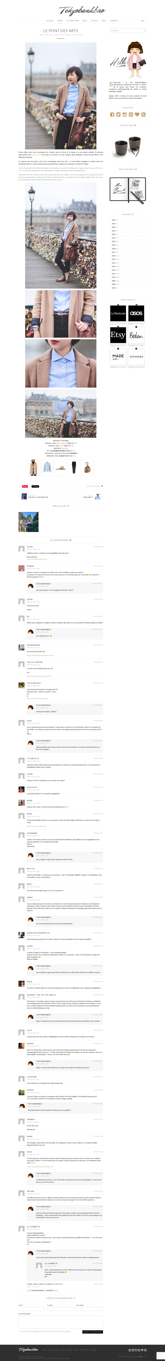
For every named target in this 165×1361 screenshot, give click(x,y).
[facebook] (130, 1350)
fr (142, 21)
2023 (113, 231)
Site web (80, 1305)
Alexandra (32, 833)
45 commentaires (93, 486)
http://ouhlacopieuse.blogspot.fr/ (39, 676)
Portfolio (84, 1350)
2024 (113, 227)
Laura (30, 547)
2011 (113, 274)
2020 (113, 241)
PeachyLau (32, 787)
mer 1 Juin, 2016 (33, 1286)
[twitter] (133, 1350)
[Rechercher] (144, 30)
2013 (113, 266)
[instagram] (136, 1350)
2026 (113, 220)
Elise (29, 721)
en (145, 21)
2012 (113, 270)
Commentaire (24, 1314)
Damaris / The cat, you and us (41, 995)
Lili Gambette (33, 1227)
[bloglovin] (142, 1350)
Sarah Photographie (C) (38, 933)
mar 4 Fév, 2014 (42, 1253)
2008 (113, 284)
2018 (113, 249)
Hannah (31, 1119)
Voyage (94, 21)
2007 (113, 288)
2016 (113, 256)
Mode (60, 21)
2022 (113, 234)
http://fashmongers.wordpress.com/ (40, 655)
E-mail (50, 1305)
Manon (30, 566)
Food (84, 21)
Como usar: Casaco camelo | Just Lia (44, 1284)
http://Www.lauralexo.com (37, 559)
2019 (113, 245)
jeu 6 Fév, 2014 (50, 1266)
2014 (113, 263)
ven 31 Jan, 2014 (42, 1176)
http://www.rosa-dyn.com (36, 826)
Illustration (73, 21)
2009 (113, 281)
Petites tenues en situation (70, 35)
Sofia (29, 1152)
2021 (113, 238)
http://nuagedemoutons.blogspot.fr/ (40, 1166)
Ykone (145, 1356)
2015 (113, 259)
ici (75, 443)
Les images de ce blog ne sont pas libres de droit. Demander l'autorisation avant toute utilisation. (44, 1358)
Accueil (50, 21)
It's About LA (33, 758)
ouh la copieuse (35, 662)
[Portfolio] (128, 190)
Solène (30, 1090)
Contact (114, 21)
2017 (113, 252)
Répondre (99, 546)
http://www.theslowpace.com (38, 698)
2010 (113, 277)
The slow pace (34, 683)
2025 (113, 224)
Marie (29, 801)
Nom (20, 1305)
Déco (104, 21)
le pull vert (36, 155)
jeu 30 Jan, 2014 (42, 586)
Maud (29, 982)
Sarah (30, 897)
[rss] (145, 1350)
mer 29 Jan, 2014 (33, 549)
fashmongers (33, 645)
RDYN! (29, 814)
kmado (30, 1044)
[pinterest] (139, 1350)
